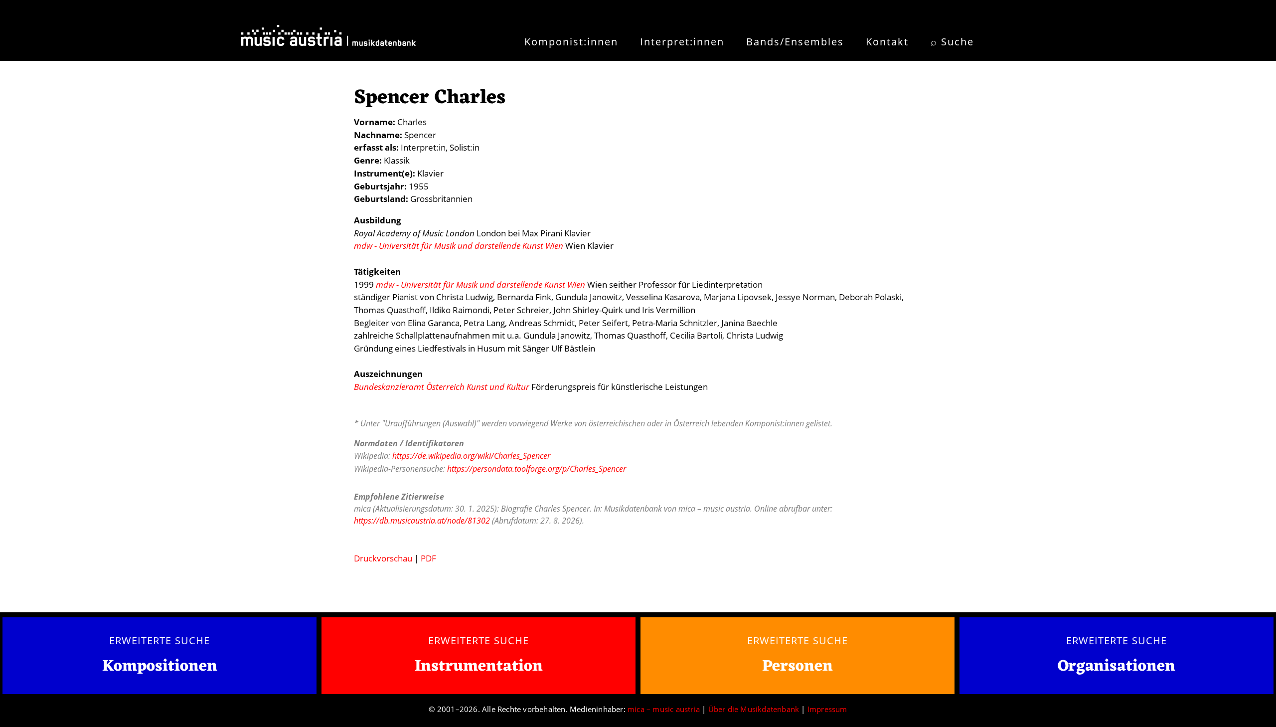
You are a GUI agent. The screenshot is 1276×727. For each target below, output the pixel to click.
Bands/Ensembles (795, 41)
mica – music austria (664, 709)
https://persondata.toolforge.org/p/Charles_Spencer (536, 468)
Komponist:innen (571, 41)
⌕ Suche (952, 41)
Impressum (827, 709)
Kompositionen (159, 667)
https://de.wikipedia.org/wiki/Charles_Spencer (471, 455)
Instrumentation (479, 666)
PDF (428, 558)
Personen (797, 666)
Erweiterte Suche (159, 640)
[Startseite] (328, 39)
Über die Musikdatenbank (753, 709)
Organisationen (1116, 666)
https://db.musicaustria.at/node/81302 (422, 520)
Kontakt (887, 41)
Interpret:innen (682, 41)
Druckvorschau (383, 558)
